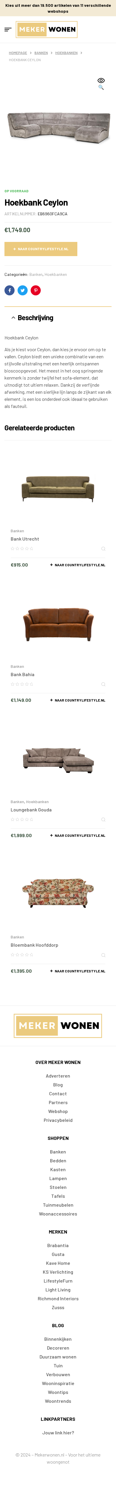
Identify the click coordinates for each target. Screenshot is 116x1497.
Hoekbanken (66, 53)
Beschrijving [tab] (35, 317)
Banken (41, 53)
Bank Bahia (23, 674)
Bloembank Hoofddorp (34, 945)
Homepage (18, 53)
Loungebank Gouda (31, 809)
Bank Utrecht (25, 538)
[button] (101, 84)
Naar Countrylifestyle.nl (43, 249)
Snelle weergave (103, 549)
